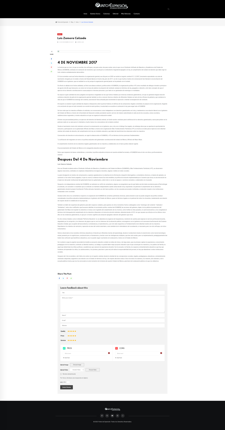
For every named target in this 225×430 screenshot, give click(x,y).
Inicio (85, 14)
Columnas (106, 14)
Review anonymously (69, 374)
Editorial (115, 14)
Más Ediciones (126, 14)
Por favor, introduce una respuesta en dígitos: (74, 378)
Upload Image (64, 365)
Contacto (137, 14)
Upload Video (64, 370)
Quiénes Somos (95, 14)
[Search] (168, 9)
